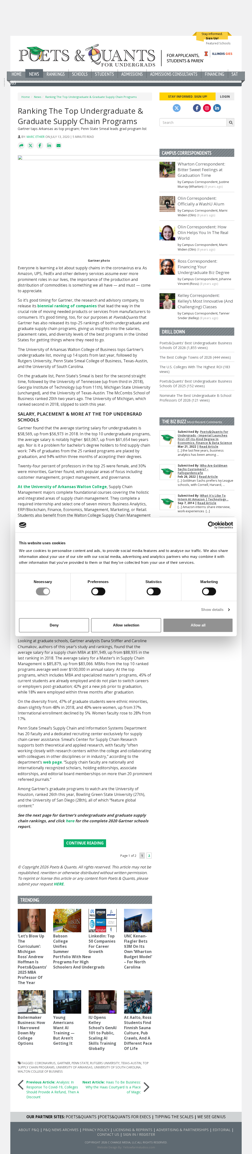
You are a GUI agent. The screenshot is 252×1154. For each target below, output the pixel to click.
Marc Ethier (36, 137)
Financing (214, 74)
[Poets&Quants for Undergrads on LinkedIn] (217, 108)
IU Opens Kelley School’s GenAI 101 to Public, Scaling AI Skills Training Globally (103, 1033)
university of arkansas (74, 1067)
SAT (235, 74)
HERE (58, 884)
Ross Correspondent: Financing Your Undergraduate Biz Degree (203, 266)
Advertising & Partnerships (182, 1129)
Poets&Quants (81, 1116)
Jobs (12, 82)
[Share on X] (30, 146)
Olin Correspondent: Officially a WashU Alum (201, 201)
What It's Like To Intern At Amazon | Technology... (203, 497)
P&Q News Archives (61, 1129)
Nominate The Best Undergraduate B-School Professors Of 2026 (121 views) (195, 398)
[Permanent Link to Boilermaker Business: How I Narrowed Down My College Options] (32, 1002)
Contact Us (108, 1134)
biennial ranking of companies (67, 306)
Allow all (198, 625)
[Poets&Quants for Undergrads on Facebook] (197, 108)
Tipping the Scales (174, 1116)
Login (225, 96)
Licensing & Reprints (132, 1129)
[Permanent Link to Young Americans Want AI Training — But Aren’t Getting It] (67, 1002)
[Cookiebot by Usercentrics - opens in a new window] (211, 525)
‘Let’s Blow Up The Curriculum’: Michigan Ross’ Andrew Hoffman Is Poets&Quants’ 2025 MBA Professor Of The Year (32, 959)
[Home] (113, 55)
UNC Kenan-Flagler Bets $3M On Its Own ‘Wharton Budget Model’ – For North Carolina (138, 952)
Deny (54, 625)
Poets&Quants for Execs (125, 1116)
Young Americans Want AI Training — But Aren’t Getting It (64, 1030)
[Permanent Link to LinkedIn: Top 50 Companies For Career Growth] (103, 920)
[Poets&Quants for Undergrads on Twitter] (177, 108)
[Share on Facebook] (39, 146)
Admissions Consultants (173, 74)
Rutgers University (105, 1063)
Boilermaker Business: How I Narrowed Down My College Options (31, 1030)
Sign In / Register (139, 1134)
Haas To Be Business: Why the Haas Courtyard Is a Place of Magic (111, 1087)
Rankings (56, 74)
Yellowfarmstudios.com (139, 1147)
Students (104, 74)
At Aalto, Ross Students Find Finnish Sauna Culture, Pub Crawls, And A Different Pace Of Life (138, 1033)
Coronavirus (45, 1063)
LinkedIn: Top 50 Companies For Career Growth (102, 944)
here (70, 821)
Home (17, 74)
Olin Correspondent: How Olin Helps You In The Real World (203, 232)
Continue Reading (85, 843)
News (34, 74)
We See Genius (211, 1116)
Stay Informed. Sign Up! (187, 96)
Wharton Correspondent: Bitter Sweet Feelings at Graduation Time (201, 169)
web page (52, 762)
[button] (21, 146)
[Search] (230, 122)
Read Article (208, 446)
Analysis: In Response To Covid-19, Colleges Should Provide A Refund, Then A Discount (52, 1089)
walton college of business (40, 1071)
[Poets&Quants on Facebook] (207, 108)
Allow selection (126, 625)
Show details (212, 609)
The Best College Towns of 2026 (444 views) (195, 357)
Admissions (132, 74)
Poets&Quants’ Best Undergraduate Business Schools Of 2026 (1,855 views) (195, 345)
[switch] (98, 591)
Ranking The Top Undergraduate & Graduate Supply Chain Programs (91, 97)
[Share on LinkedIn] (49, 146)
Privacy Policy (95, 1129)
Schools (80, 74)
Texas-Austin (131, 1063)
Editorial (222, 1129)
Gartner (63, 1063)
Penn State (80, 1063)
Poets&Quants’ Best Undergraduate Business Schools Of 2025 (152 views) (195, 383)
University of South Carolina (117, 1067)
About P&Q (28, 1129)
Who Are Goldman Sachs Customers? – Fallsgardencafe (202, 469)
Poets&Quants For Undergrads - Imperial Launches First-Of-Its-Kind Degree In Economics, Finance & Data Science (205, 437)
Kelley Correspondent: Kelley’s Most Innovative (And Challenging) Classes (205, 301)
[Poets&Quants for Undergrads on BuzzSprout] (187, 108)
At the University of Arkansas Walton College (62, 486)
